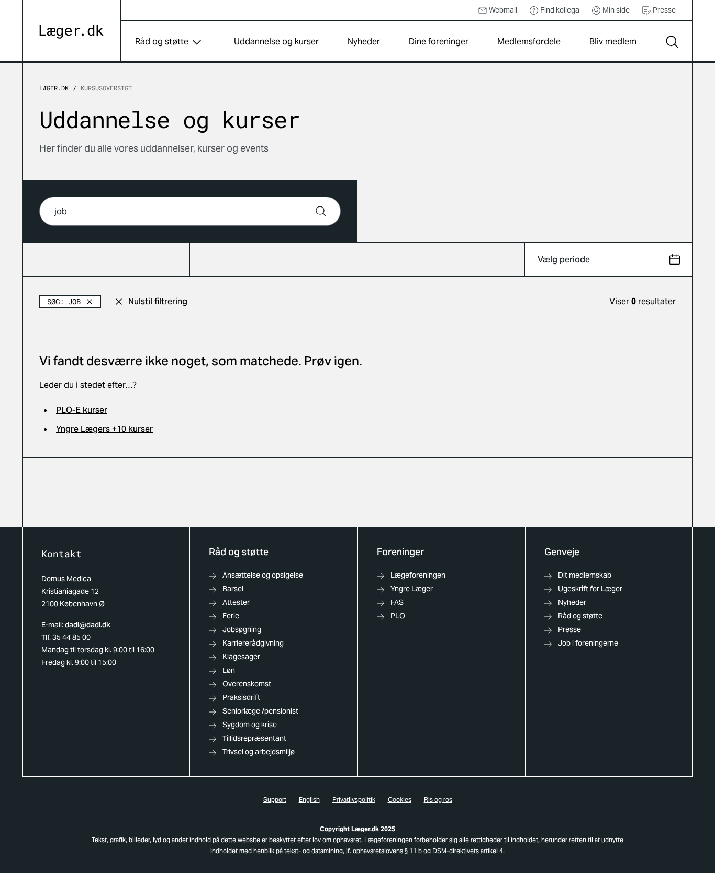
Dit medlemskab (584, 575)
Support (274, 799)
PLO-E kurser (81, 410)
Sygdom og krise (249, 724)
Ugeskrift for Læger (590, 588)
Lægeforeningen (417, 575)
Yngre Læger (411, 588)
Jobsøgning (241, 629)
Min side (616, 10)
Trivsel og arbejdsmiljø (258, 751)
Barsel (232, 588)
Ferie (230, 616)
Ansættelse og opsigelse (262, 575)
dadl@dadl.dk (87, 624)
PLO (397, 616)
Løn (228, 670)
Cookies (399, 799)
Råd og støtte (161, 41)
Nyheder (364, 41)
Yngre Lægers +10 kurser (104, 428)
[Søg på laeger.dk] (671, 42)
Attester (236, 602)
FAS (397, 602)
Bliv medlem (612, 41)
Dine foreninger (438, 41)
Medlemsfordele (529, 41)
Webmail (503, 10)
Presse (664, 10)
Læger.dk (54, 88)
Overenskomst (246, 683)
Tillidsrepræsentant (254, 738)
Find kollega (559, 10)
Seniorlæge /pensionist (260, 711)
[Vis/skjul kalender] (674, 259)
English (309, 799)
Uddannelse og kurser (276, 41)
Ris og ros (438, 799)
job (64, 301)
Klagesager (241, 656)
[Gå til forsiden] (71, 32)
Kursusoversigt (106, 88)
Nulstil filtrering (157, 301)
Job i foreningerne (588, 643)
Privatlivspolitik (353, 799)
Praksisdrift (241, 697)
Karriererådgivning (253, 643)
